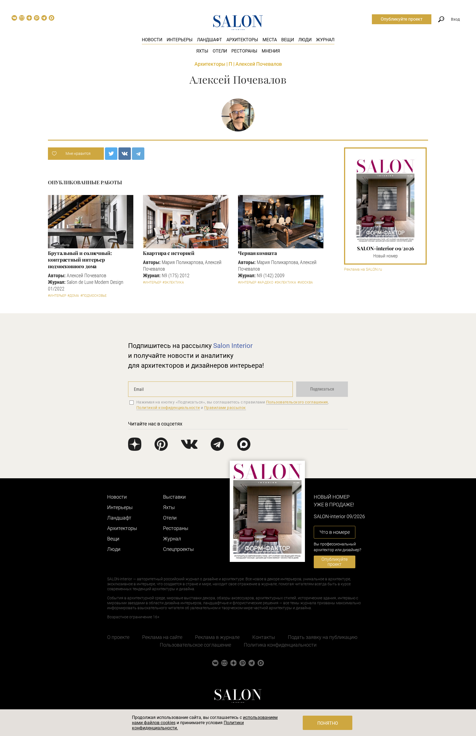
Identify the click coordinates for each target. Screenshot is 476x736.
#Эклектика (173, 282)
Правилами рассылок (225, 407)
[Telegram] (138, 153)
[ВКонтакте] (124, 153)
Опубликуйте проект (402, 19)
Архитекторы (242, 39)
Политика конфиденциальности (280, 645)
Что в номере (335, 532)
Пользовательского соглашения (297, 402)
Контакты (263, 637)
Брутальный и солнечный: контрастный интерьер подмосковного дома (80, 260)
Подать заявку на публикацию (323, 637)
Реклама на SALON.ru (363, 269)
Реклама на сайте (162, 637)
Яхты (202, 51)
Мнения (271, 51)
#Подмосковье (93, 295)
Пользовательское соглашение (195, 645)
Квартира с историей (168, 253)
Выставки (174, 497)
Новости (152, 39)
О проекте (118, 637)
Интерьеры (180, 39)
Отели (220, 51)
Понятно (327, 723)
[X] (111, 153)
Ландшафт (209, 39)
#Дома (73, 295)
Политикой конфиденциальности (168, 407)
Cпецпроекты (178, 549)
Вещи (287, 39)
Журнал (325, 39)
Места (270, 39)
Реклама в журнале (217, 637)
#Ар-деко (265, 282)
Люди (305, 39)
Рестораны (244, 51)
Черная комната (257, 253)
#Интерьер (57, 295)
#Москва (305, 282)
